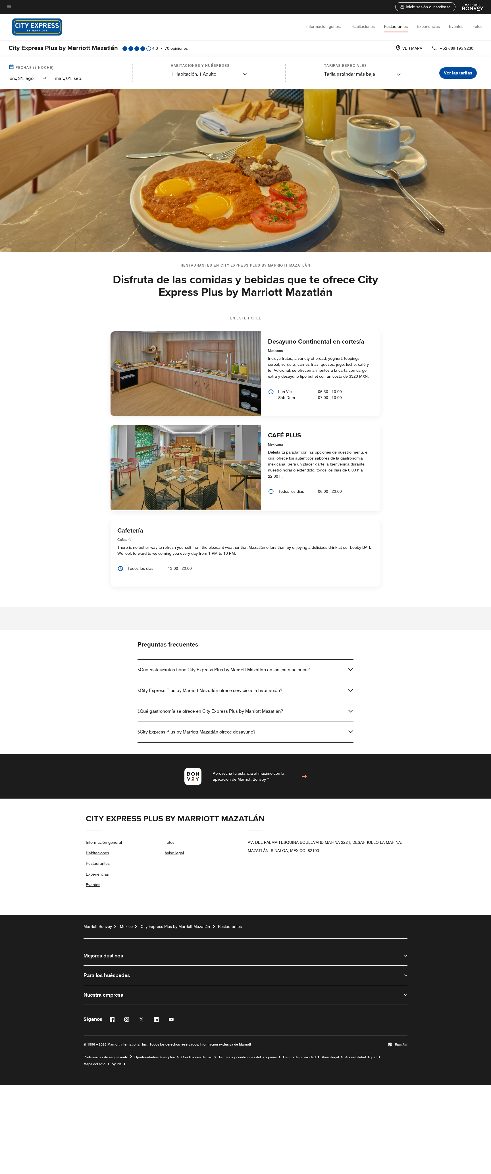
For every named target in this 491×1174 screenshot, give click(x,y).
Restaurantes (396, 26)
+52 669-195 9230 (456, 48)
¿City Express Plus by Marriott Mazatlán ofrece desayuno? (196, 732)
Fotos (477, 26)
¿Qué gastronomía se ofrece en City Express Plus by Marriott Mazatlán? (210, 711)
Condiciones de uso (196, 1057)
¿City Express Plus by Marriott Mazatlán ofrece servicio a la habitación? (210, 690)
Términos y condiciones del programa (248, 1057)
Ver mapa (412, 48)
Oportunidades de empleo (154, 1057)
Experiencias (428, 26)
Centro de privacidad (299, 1057)
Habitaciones (363, 26)
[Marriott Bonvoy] (469, 7)
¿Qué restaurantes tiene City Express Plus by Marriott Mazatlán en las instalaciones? (224, 669)
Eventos (456, 26)
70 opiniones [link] (176, 48)
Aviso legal (174, 853)
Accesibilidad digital (360, 1057)
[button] (425, 6)
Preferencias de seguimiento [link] (106, 1057)
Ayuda (117, 1064)
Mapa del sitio (94, 1064)
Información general (324, 26)
